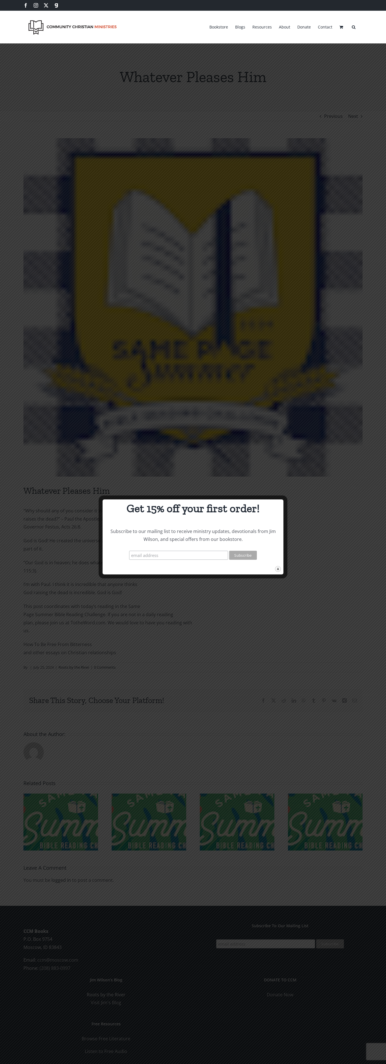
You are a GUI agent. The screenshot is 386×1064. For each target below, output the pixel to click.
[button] (353, 26)
